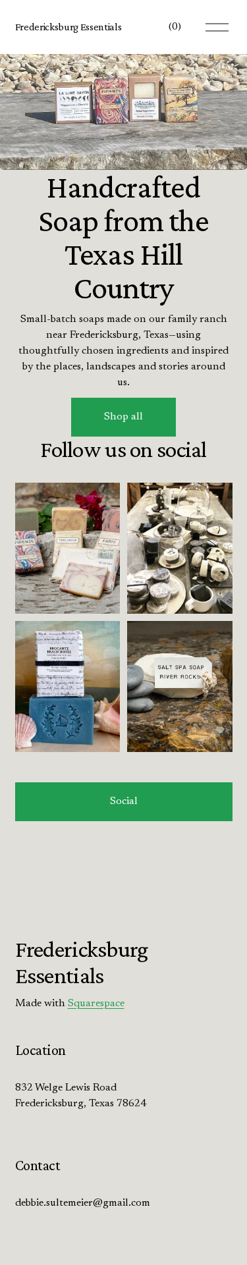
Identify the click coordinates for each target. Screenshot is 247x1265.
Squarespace (96, 1003)
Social (124, 801)
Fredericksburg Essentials (68, 26)
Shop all (123, 417)
